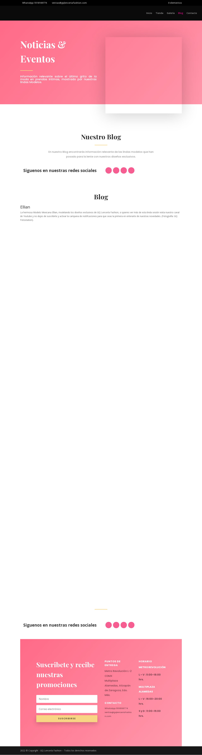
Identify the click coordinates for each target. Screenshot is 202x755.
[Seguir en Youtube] (131, 170)
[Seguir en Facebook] (108, 170)
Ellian (25, 207)
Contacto (192, 13)
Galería (171, 13)
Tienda (159, 13)
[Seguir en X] (116, 170)
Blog (180, 13)
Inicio (149, 13)
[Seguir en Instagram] (124, 170)
